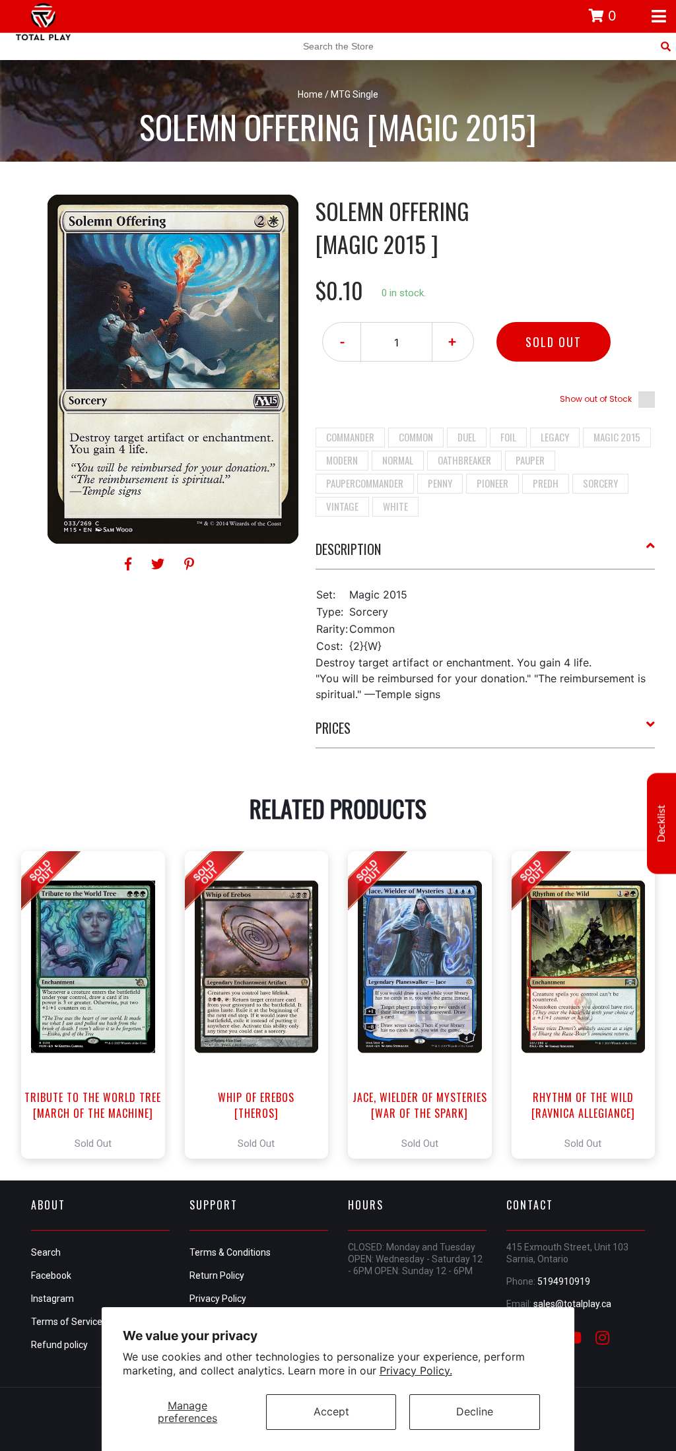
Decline (474, 1411)
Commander (350, 437)
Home (310, 94)
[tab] (486, 554)
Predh (545, 483)
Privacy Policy (217, 1298)
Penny (440, 483)
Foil (508, 437)
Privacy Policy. (416, 1370)
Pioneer (492, 483)
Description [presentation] (348, 549)
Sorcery (600, 483)
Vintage (342, 506)
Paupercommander (364, 483)
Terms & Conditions (230, 1252)
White (395, 506)
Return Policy (216, 1275)
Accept (331, 1411)
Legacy (555, 437)
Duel (466, 437)
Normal (397, 460)
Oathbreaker (464, 460)
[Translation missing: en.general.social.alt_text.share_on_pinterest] (189, 564)
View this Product (99, 1005)
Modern (342, 460)
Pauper (530, 460)
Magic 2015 (616, 437)
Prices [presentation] (333, 728)
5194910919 (563, 1281)
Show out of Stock (596, 398)
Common (416, 437)
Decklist (661, 823)
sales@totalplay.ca (572, 1304)
